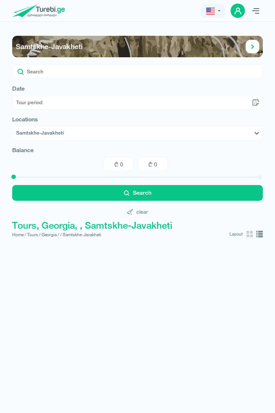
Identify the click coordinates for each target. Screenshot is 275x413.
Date (18, 89)
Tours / (33, 234)
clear (142, 212)
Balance (23, 150)
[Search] (21, 71)
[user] (238, 11)
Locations (25, 119)
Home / (19, 234)
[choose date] (256, 102)
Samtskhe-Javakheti (49, 46)
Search (142, 192)
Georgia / (50, 234)
